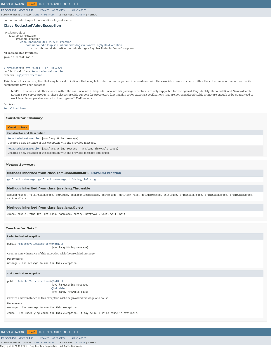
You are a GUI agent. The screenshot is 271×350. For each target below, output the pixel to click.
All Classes (79, 10)
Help (75, 4)
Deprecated (54, 4)
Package (20, 4)
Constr (37, 14)
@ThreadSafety (13, 67)
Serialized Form (15, 108)
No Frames (58, 10)
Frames (44, 10)
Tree (41, 4)
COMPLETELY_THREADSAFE (48, 67)
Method (49, 14)
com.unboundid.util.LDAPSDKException (45, 42)
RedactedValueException (48, 71)
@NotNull (57, 243)
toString (75, 179)
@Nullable (58, 288)
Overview (7, 4)
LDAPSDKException (105, 173)
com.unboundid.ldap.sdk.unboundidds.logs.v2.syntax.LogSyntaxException (74, 45)
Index (66, 4)
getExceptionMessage (21, 179)
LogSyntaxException (28, 75)
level (28, 67)
